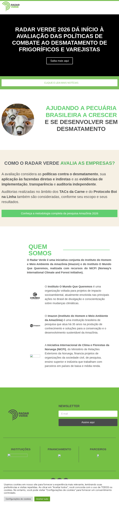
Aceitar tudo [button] (42, 499)
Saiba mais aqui (59, 60)
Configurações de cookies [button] (18, 499)
